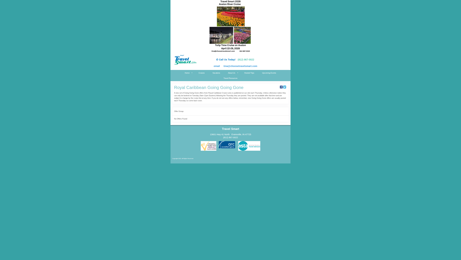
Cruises (202, 73)
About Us (231, 73)
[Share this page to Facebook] (281, 87)
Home (187, 73)
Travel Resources (230, 78)
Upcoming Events (269, 73)
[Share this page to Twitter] (284, 87)
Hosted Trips (249, 73)
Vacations (216, 73)
